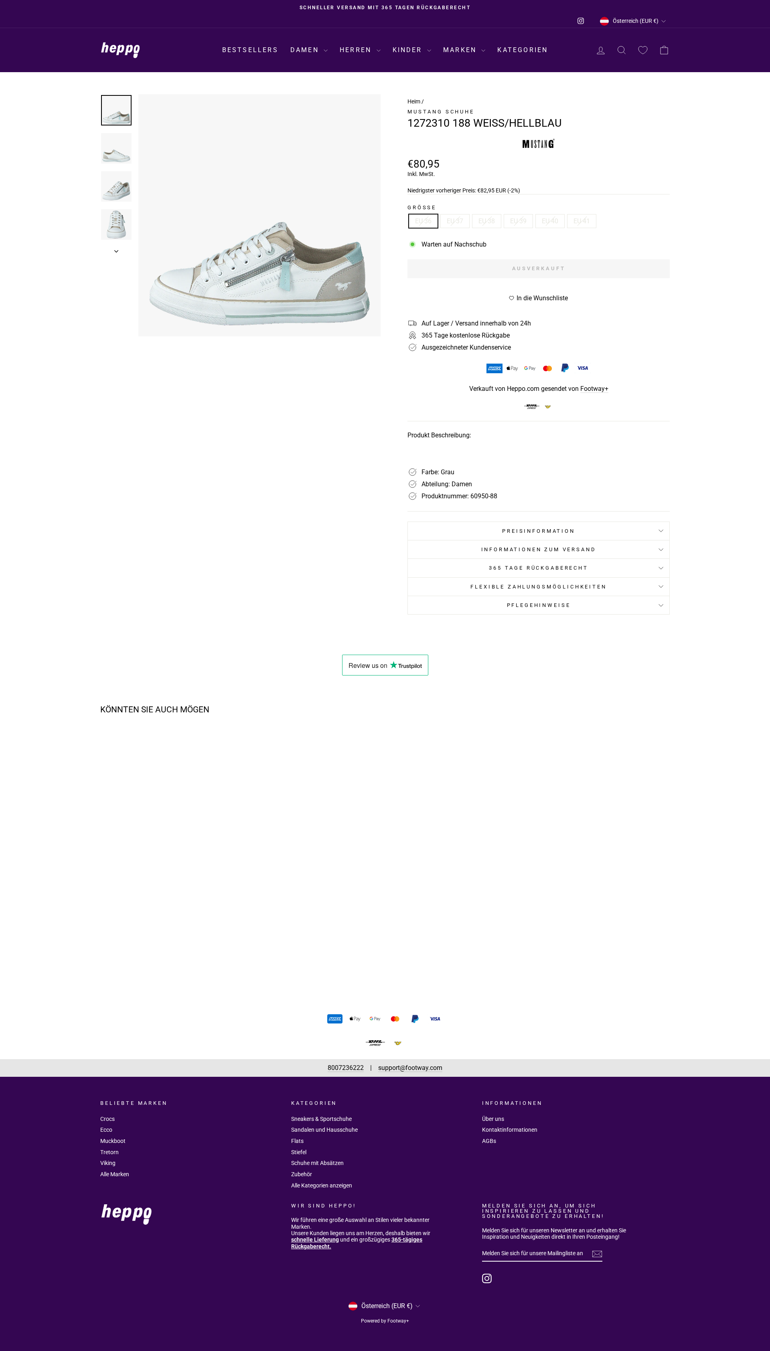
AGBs (489, 1141)
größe (421, 207)
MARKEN (461, 50)
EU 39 (518, 221)
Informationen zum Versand (538, 549)
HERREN (357, 50)
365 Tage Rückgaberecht (538, 568)
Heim (413, 101)
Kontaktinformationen (509, 1130)
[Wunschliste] (643, 50)
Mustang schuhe (440, 112)
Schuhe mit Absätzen (317, 1163)
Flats (297, 1141)
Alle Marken (114, 1174)
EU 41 (581, 221)
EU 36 (423, 221)
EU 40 (550, 221)
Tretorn (109, 1152)
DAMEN (306, 50)
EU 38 (486, 221)
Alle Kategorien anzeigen (321, 1185)
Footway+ (594, 388)
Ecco (106, 1130)
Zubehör (301, 1174)
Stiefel (298, 1152)
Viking (108, 1163)
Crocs (107, 1119)
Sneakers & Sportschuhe (321, 1119)
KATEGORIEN (522, 50)
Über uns (493, 1119)
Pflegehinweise (539, 605)
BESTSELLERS (250, 50)
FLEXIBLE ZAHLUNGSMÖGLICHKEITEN (538, 587)
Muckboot (113, 1141)
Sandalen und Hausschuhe (324, 1130)
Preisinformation (538, 531)
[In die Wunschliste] (226, 743)
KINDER (409, 50)
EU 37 (455, 221)
